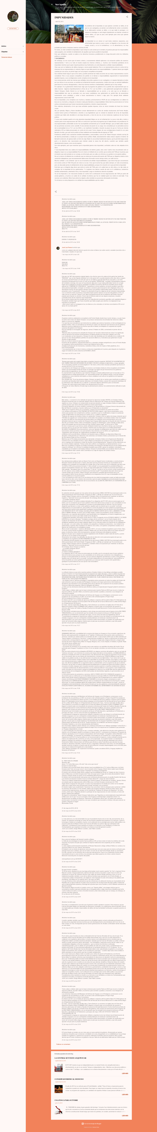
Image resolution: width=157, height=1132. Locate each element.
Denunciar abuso (6, 57)
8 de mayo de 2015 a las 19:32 (71, 753)
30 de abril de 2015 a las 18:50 (71, 242)
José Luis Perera (67, 247)
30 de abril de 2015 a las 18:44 (71, 211)
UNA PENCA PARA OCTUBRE (66, 1100)
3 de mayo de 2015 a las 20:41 (71, 310)
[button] (127, 17)
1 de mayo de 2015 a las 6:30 (70, 254)
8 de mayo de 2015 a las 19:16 (71, 485)
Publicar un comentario (63, 1044)
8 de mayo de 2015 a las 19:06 (71, 392)
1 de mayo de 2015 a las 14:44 (71, 268)
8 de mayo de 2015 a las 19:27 (71, 625)
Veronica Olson (95, 1127)
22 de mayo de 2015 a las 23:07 (71, 981)
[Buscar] (131, 5)
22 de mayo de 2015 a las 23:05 (71, 928)
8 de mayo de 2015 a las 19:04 (71, 353)
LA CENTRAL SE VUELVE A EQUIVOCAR (70, 1058)
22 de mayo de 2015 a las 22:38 (71, 831)
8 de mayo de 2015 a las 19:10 (71, 453)
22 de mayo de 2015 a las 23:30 (71, 1024)
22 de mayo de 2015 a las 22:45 (71, 861)
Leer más (125, 1073)
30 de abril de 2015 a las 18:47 (71, 231)
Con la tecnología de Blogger (92, 1123)
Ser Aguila (60, 4)
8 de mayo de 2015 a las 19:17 (71, 564)
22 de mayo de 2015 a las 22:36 (71, 811)
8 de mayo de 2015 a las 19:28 (71, 688)
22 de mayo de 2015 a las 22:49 (71, 897)
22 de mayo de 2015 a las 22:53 (71, 912)
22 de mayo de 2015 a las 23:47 (71, 1040)
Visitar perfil (13, 28)
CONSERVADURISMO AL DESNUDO (69, 1079)
